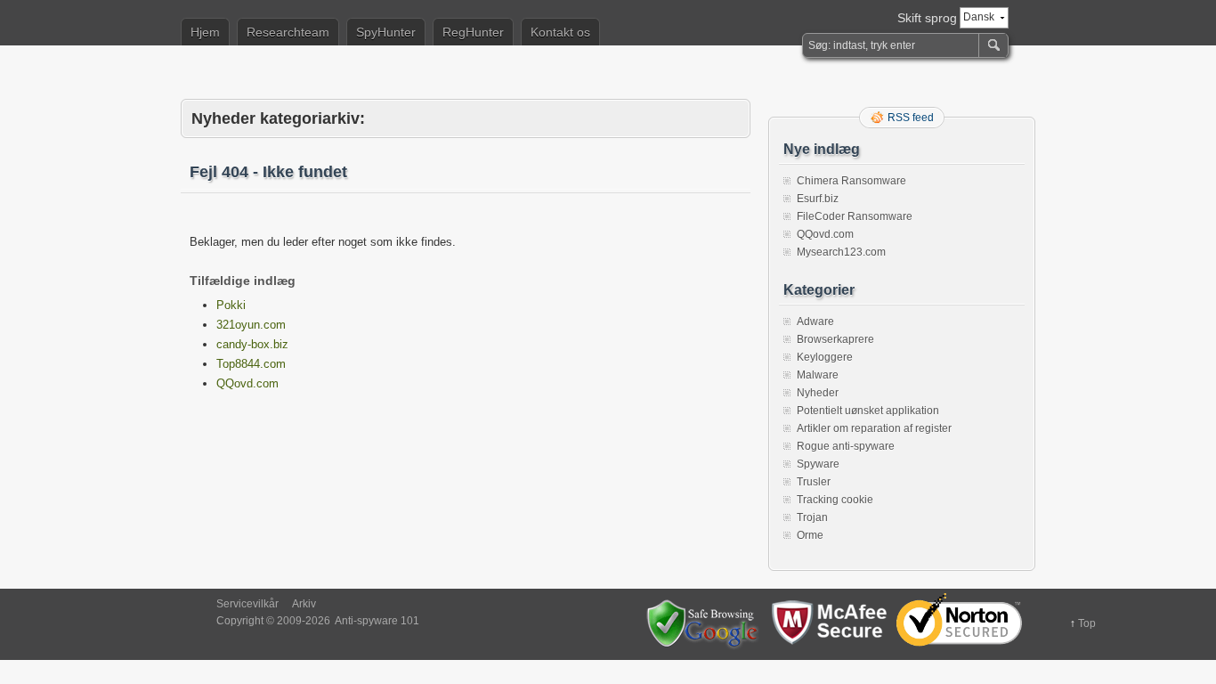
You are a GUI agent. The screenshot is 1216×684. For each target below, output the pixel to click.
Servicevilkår (247, 604)
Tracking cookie (835, 499)
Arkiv (304, 604)
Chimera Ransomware (851, 181)
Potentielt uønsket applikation (868, 410)
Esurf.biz (818, 198)
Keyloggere (825, 357)
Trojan (812, 517)
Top (1087, 623)
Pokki (231, 305)
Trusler (814, 482)
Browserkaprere (835, 339)
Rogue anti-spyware (846, 446)
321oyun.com (251, 324)
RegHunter (473, 32)
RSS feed (911, 117)
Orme (810, 535)
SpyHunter (386, 32)
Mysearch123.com (841, 252)
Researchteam (288, 32)
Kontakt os (560, 32)
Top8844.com (251, 363)
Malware (818, 375)
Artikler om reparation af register (874, 428)
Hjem (205, 32)
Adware (815, 321)
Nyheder (818, 393)
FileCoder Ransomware (854, 216)
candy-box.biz (252, 344)
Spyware (818, 464)
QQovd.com (247, 383)
